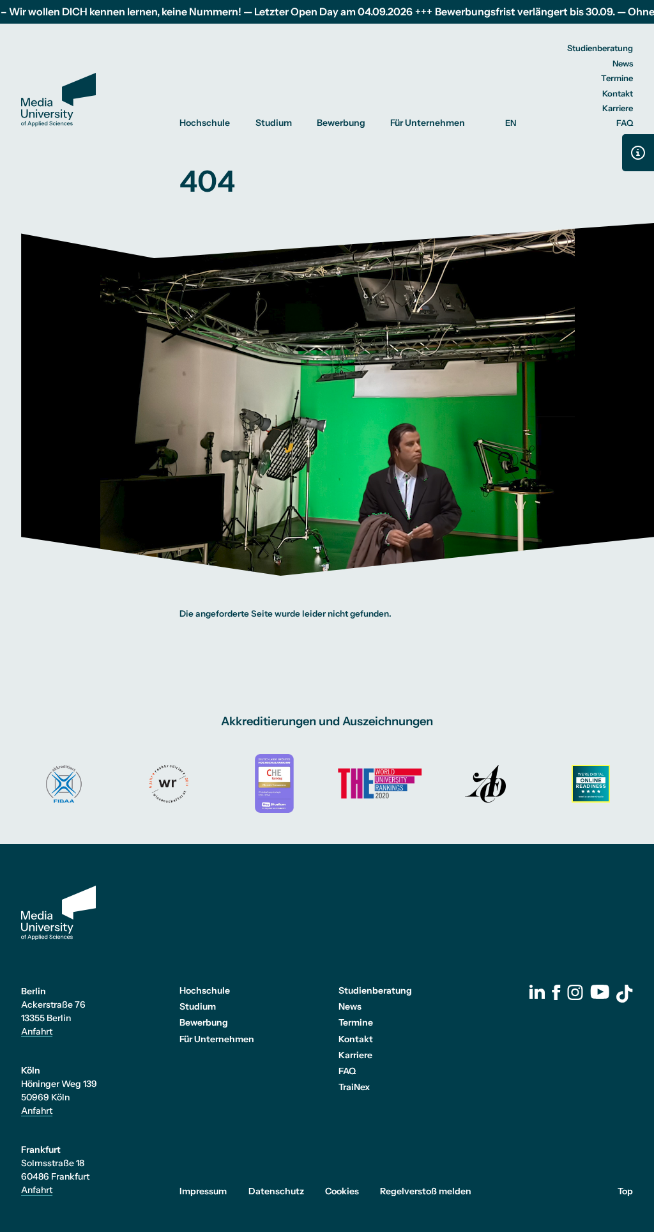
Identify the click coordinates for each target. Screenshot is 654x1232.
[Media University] (58, 100)
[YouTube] (599, 992)
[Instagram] (575, 992)
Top (625, 1191)
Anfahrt (36, 1031)
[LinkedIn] (537, 992)
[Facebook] (556, 992)
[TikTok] (624, 994)
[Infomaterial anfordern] (638, 152)
